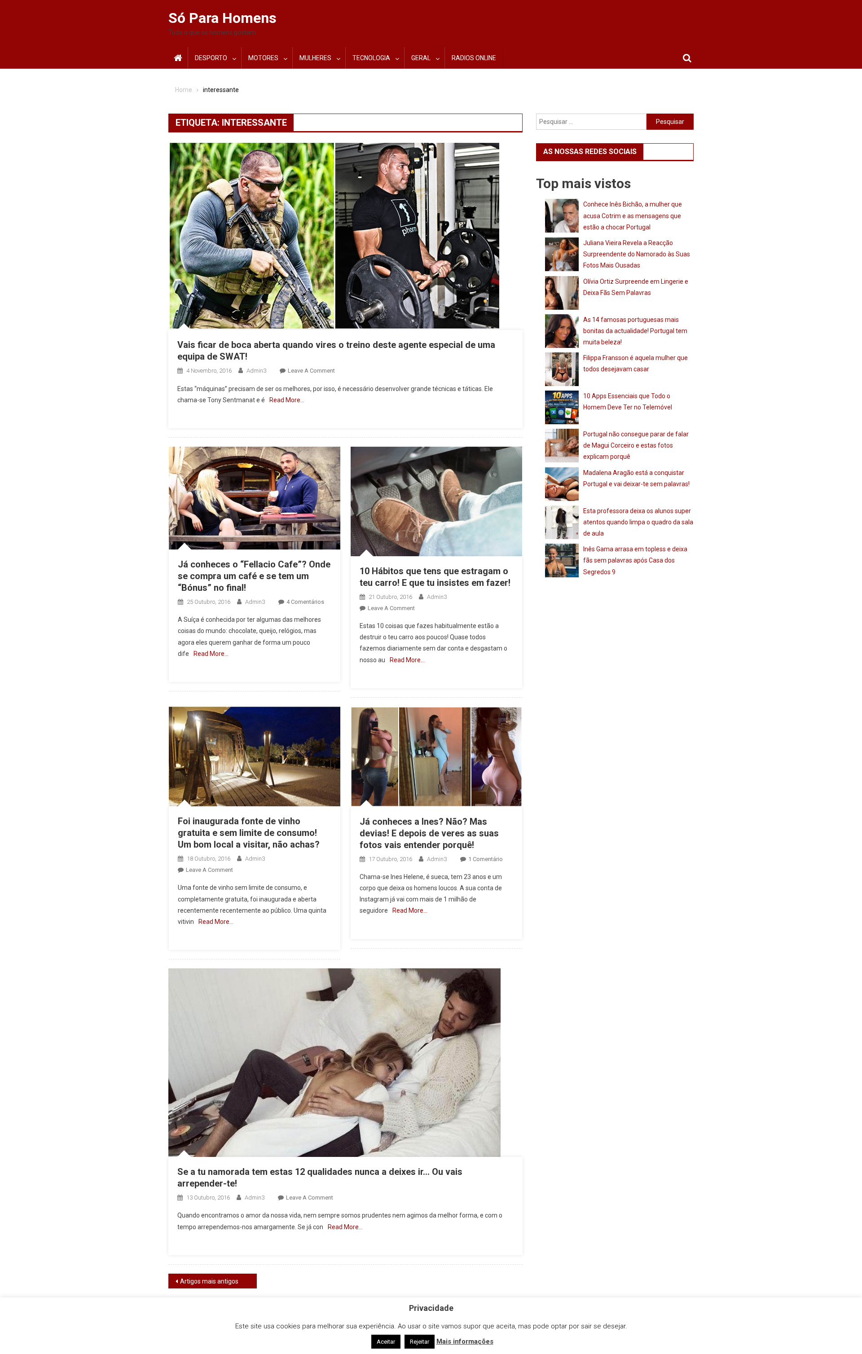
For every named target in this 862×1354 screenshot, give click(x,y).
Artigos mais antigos (209, 1281)
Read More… (286, 400)
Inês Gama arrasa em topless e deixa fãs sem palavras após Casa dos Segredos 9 (635, 560)
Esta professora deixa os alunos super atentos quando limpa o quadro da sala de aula (638, 522)
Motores (263, 58)
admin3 (256, 370)
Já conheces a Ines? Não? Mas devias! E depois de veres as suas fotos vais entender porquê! (429, 833)
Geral (421, 58)
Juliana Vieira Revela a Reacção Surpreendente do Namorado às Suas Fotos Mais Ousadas (636, 254)
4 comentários (305, 601)
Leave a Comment (311, 370)
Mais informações (464, 1341)
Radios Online (474, 58)
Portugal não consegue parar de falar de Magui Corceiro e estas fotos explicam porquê (636, 445)
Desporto (211, 58)
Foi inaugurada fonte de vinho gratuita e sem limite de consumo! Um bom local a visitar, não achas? (249, 833)
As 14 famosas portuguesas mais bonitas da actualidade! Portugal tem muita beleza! (635, 331)
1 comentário (485, 859)
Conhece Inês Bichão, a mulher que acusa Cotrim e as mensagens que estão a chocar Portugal (632, 215)
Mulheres (315, 58)
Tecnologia (371, 58)
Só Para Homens (222, 17)
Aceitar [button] (386, 1341)
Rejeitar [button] (419, 1341)
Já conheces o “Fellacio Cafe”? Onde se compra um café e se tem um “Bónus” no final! (254, 576)
